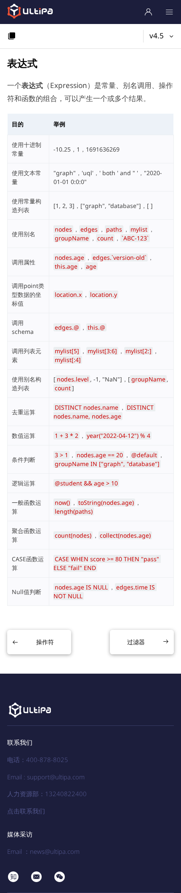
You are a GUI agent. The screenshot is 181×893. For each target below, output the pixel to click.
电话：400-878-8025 (37, 759)
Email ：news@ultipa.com (43, 851)
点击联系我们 (26, 811)
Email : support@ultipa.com (46, 777)
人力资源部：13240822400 (47, 793)
